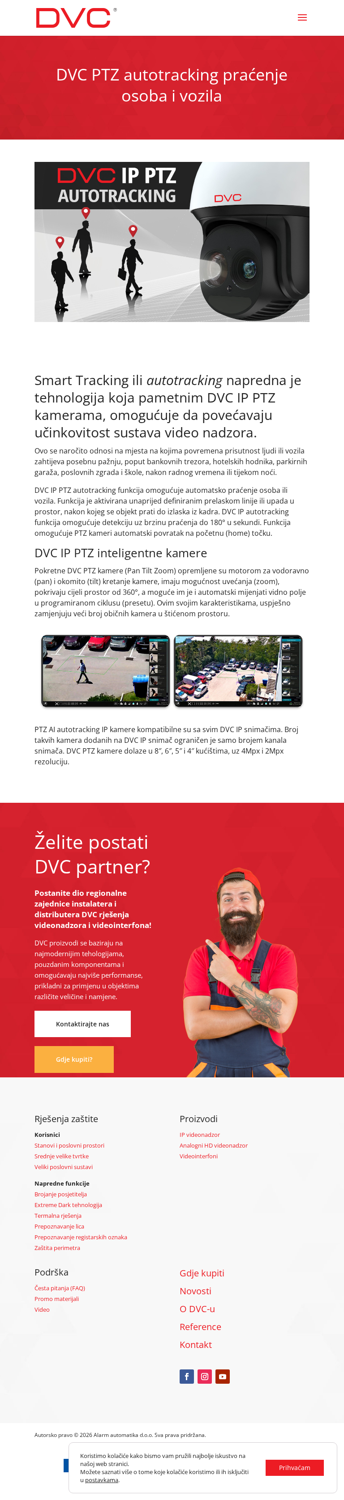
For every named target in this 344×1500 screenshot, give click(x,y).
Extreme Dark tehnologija (68, 1205)
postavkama (101, 1480)
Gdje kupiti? (74, 1059)
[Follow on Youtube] (222, 1376)
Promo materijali (56, 1299)
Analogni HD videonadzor (214, 1145)
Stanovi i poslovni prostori (69, 1145)
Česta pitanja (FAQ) (59, 1288)
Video (42, 1309)
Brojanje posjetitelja (60, 1194)
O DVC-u (197, 1309)
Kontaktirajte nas (82, 1024)
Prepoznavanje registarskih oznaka (80, 1237)
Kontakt (196, 1345)
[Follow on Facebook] (187, 1376)
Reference (200, 1327)
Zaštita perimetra (57, 1248)
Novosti (195, 1291)
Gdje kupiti (202, 1273)
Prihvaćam (294, 1467)
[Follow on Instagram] (205, 1376)
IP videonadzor (200, 1135)
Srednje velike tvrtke (61, 1156)
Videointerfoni (199, 1156)
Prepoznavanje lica (59, 1226)
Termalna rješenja (58, 1216)
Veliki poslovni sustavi (63, 1167)
